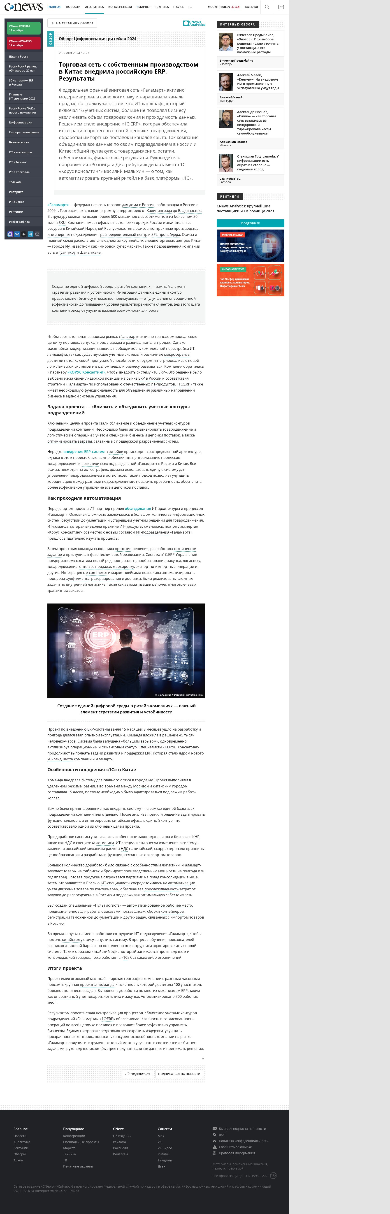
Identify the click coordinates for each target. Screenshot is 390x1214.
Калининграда (159, 210)
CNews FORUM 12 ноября (19, 28)
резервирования (106, 578)
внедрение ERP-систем (84, 451)
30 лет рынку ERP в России (21, 82)
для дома (130, 204)
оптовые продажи (95, 566)
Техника (69, 1154)
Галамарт (129, 336)
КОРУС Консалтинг (181, 747)
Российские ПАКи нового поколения (22, 110)
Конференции (74, 1136)
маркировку (123, 566)
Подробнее (250, 223)
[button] (267, 7)
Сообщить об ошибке (235, 1147)
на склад (151, 877)
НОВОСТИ (73, 7)
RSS (222, 1135)
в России (147, 204)
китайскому (72, 939)
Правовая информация (237, 1153)
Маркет (69, 1148)
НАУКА (178, 7)
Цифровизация (20, 122)
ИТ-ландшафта (60, 759)
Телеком (15, 182)
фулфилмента (77, 578)
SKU (62, 222)
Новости (20, 1136)
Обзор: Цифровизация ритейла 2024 (97, 38)
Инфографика (19, 222)
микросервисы (177, 354)
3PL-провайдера (165, 234)
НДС (124, 848)
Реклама (119, 1142)
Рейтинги (16, 212)
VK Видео (165, 1148)
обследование (138, 508)
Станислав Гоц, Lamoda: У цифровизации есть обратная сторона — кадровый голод (258, 162)
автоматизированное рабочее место (159, 905)
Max (161, 1136)
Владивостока (190, 210)
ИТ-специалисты (115, 882)
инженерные (58, 234)
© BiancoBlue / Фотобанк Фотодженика (179, 695)
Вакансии (120, 1148)
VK (160, 1142)
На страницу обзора (75, 23)
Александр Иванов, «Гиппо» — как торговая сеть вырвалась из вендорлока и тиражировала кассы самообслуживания (256, 122)
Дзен (161, 1166)
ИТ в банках (17, 162)
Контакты (120, 1154)
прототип (123, 548)
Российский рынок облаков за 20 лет (23, 68)
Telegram (165, 1160)
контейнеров (172, 911)
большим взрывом (139, 741)
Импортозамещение (24, 132)
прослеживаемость (161, 889)
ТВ (190, 7)
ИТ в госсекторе (20, 152)
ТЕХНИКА (162, 7)
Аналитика (94, 7)
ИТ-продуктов (163, 384)
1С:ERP (184, 384)
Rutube (163, 1154)
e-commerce (96, 572)
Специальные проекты (81, 1142)
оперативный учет (70, 996)
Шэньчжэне (90, 252)
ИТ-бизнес (16, 202)
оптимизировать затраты (69, 441)
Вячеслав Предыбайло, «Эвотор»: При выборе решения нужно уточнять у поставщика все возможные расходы (258, 43)
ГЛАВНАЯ (54, 7)
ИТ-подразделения (152, 532)
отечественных (136, 384)
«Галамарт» (58, 204)
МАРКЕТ (144, 7)
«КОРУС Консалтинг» (86, 372)
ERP (141, 378)
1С (125, 957)
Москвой (141, 786)
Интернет (16, 192)
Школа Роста (18, 56)
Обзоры (20, 1154)
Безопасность (19, 142)
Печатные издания (78, 1166)
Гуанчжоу (67, 252)
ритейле (116, 451)
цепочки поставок (164, 435)
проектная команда (97, 984)
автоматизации (181, 882)
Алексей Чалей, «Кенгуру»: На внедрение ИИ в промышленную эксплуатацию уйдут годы (258, 81)
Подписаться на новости (179, 1074)
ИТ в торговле (19, 172)
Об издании (122, 1136)
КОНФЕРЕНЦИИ (120, 7)
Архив (18, 1160)
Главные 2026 (22, 96)
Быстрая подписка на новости (242, 1128)
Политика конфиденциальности (244, 1141)
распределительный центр (123, 234)
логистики (90, 463)
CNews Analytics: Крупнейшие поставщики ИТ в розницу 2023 (245, 209)
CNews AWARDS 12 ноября (20, 43)
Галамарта (76, 384)
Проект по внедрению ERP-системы (78, 729)
